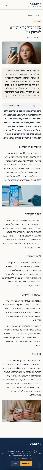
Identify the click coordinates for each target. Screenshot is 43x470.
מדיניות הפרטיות (21, 458)
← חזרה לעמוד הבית (34, 16)
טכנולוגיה (37, 22)
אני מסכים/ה (26, 463)
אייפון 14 (26, 153)
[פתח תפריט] (6, 4)
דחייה (15, 463)
